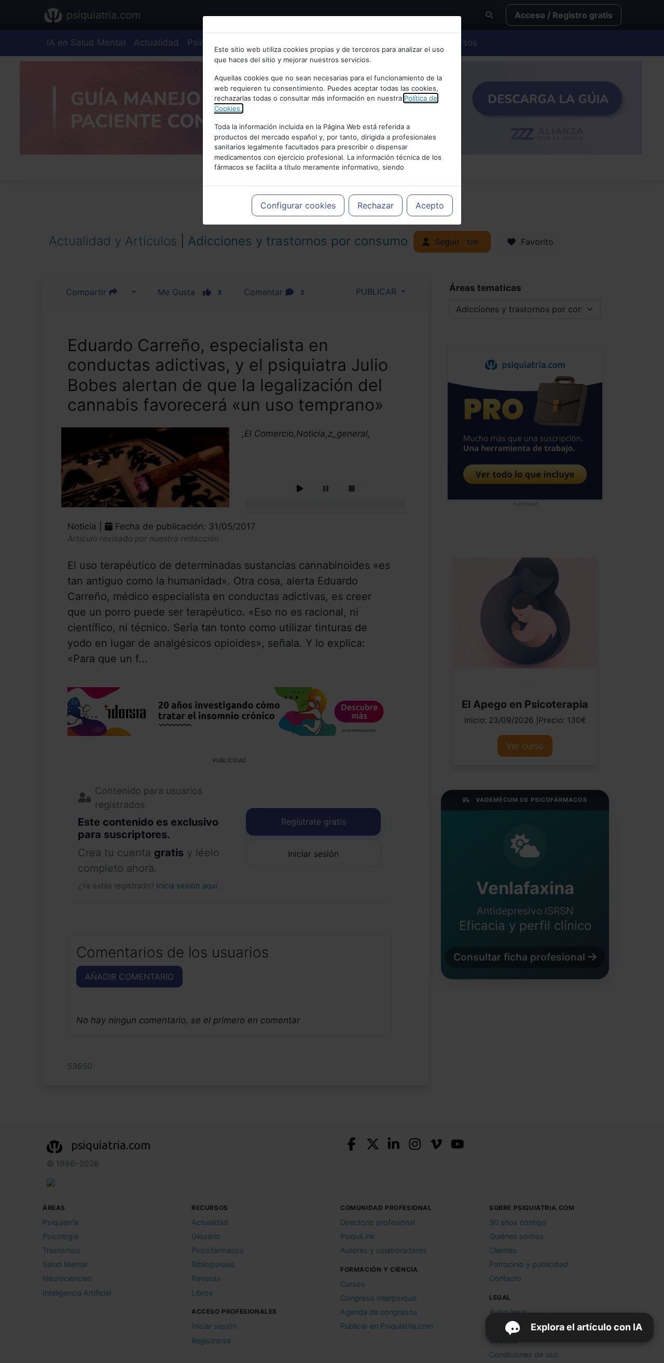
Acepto (430, 205)
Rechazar (375, 205)
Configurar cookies (298, 205)
